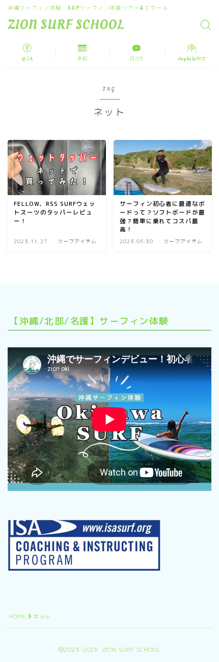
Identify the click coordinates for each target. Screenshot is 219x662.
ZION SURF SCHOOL (66, 25)
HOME (17, 616)
